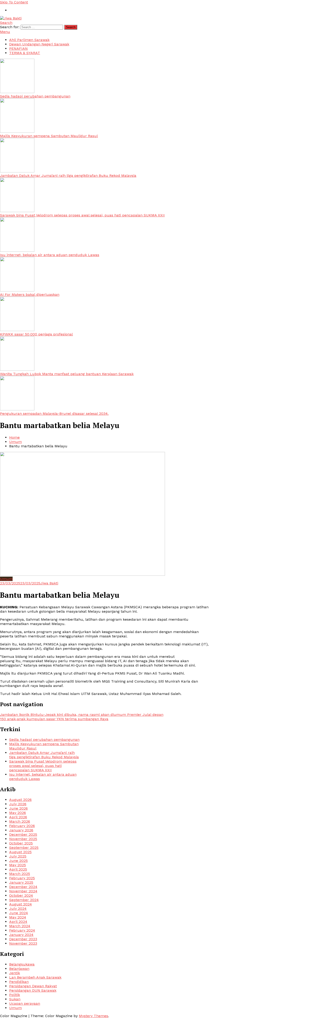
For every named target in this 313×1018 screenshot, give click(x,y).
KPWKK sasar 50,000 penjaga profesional (36, 334)
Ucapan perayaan (24, 1003)
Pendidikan (19, 981)
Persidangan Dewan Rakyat (33, 986)
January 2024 (21, 934)
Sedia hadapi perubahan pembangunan (35, 96)
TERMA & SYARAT (24, 53)
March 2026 (19, 821)
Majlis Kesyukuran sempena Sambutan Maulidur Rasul (49, 136)
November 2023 (23, 943)
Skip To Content (14, 2)
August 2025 (20, 852)
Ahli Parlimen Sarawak (29, 40)
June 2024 (18, 913)
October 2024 (21, 895)
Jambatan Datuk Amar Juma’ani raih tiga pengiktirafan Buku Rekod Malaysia (68, 175)
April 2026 (18, 817)
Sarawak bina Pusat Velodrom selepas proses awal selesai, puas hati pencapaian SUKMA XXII (82, 215)
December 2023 (23, 939)
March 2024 (19, 926)
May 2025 (17, 865)
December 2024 (23, 887)
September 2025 (23, 847)
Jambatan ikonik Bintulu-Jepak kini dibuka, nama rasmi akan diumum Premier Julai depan (81, 714)
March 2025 (19, 873)
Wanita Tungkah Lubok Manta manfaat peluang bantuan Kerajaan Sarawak (67, 374)
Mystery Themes (93, 1016)
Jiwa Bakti (49, 583)
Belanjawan (19, 968)
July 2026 (17, 804)
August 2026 (20, 799)
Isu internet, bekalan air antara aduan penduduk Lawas (49, 255)
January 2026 (21, 830)
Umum (6, 579)
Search (6, 22)
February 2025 (22, 878)
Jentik (14, 973)
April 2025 (18, 869)
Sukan (14, 999)
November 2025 (23, 839)
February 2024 (22, 930)
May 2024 (17, 917)
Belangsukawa (22, 964)
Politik (14, 995)
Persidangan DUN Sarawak (32, 990)
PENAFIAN (18, 48)
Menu (5, 32)
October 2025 (21, 843)
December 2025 (23, 834)
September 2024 (24, 900)
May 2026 (17, 813)
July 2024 (18, 908)
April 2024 (18, 921)
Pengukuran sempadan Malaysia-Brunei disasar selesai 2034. (54, 413)
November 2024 (23, 891)
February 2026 (22, 826)
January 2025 (21, 882)
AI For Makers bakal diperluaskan (29, 294)
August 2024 (20, 904)
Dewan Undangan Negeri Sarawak (39, 44)
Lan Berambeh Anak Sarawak (35, 977)
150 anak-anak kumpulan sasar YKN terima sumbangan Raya (54, 719)
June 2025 (18, 860)
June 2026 (18, 808)
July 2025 (17, 856)
